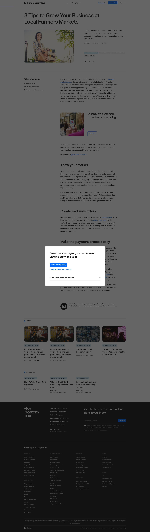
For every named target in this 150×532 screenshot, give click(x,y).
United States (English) (58, 265)
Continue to (60, 269)
